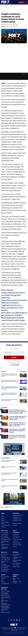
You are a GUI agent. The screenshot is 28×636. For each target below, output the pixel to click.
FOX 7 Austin (12, 24)
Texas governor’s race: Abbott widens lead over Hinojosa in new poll (17, 430)
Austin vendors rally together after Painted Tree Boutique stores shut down (9, 394)
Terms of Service (15, 365)
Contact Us (3, 556)
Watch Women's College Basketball (5, 607)
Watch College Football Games (5, 593)
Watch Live (21, 2)
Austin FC (3, 578)
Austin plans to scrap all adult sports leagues (9, 480)
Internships (3, 564)
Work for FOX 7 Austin (4, 561)
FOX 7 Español (4, 536)
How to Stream (4, 532)
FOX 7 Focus (16, 537)
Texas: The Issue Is (17, 539)
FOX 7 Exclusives (16, 531)
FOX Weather (16, 565)
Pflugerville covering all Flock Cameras (8, 467)
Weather (15, 552)
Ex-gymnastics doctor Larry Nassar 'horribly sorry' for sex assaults (12, 307)
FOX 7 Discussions (17, 544)
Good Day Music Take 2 (5, 545)
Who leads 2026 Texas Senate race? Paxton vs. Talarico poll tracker (17, 437)
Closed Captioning (5, 566)
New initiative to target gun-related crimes (9, 486)
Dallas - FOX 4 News (16, 579)
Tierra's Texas (4, 534)
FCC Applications (5, 569)
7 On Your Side (16, 536)
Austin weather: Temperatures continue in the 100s (8, 461)
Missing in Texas (17, 543)
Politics (2, 520)
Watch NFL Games (5, 591)
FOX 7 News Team (5, 559)
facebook (8, 620)
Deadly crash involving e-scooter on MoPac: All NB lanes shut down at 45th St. (9, 381)
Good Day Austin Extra (5, 542)
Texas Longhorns (5, 576)
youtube (17, 620)
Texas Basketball (5, 583)
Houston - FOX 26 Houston (17, 582)
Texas (2, 518)
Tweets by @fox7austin (6, 507)
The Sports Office (5, 537)
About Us (4, 552)
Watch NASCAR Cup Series (5, 598)
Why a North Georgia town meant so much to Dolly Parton (9, 400)
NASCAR (3, 582)
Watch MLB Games (5, 595)
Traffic (2, 517)
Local (2, 515)
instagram (14, 620)
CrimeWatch (16, 534)
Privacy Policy (15, 364)
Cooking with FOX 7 (17, 518)
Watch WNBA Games (4, 610)
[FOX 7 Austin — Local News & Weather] (5, 2)
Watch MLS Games (5, 612)
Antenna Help (4, 571)
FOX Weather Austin (5, 539)
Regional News (16, 575)
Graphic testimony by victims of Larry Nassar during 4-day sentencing (13, 295)
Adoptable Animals (17, 523)
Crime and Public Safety (5, 522)
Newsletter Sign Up (5, 557)
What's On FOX (4, 554)
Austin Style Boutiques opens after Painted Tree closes (9, 473)
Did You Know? (16, 566)
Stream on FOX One (4, 588)
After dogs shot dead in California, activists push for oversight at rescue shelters (9, 375)
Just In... (3, 371)
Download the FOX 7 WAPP (17, 558)
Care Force (15, 541)
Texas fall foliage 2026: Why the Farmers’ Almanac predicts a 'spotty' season (17, 418)
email (19, 620)
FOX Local (4, 530)
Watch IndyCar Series (4, 601)
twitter (11, 620)
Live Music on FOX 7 (17, 521)
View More (23, 371)
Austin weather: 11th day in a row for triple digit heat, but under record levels (17, 424)
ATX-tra (14, 546)
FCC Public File (4, 567)
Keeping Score (16, 517)
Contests (15, 525)
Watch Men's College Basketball (5, 604)
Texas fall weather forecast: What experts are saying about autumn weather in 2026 (17, 411)
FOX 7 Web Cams (17, 563)
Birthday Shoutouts (17, 515)
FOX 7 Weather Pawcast (16, 555)
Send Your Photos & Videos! (17, 561)
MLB (2, 580)
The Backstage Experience (4, 548)
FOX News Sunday (5, 525)
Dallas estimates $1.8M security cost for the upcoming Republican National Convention (10, 388)
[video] (23, 462)
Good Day (16, 513)
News (17, 24)
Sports (3, 575)
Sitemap (3, 527)
